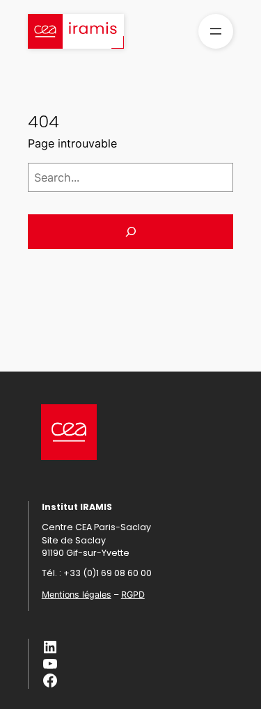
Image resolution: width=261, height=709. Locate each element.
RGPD (133, 594)
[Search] (130, 231)
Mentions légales (76, 594)
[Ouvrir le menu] (215, 31)
